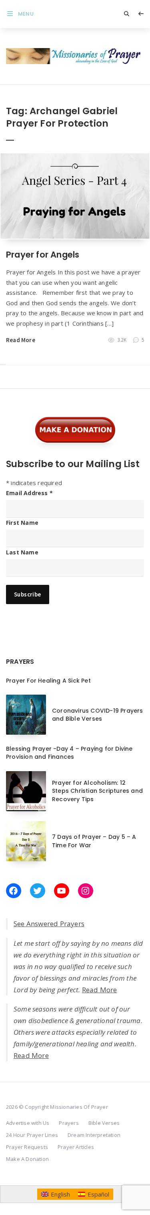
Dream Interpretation (94, 1134)
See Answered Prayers (49, 923)
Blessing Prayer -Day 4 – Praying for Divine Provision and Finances (69, 753)
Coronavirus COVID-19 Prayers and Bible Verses (97, 715)
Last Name (22, 552)
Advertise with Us (27, 1122)
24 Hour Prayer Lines (32, 1134)
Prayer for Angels (42, 254)
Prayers (68, 1122)
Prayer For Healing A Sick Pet (48, 681)
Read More (20, 340)
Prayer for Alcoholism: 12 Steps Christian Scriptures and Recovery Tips (97, 791)
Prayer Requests (27, 1147)
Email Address (29, 493)
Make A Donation (27, 1159)
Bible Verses (104, 1122)
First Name (22, 522)
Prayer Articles (76, 1147)
